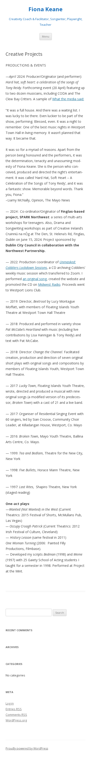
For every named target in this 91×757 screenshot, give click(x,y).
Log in (10, 703)
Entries (14, 709)
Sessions (41, 267)
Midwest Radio (49, 284)
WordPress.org (16, 720)
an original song (35, 279)
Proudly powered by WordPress (27, 748)
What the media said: (68, 99)
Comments (16, 714)
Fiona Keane (45, 9)
